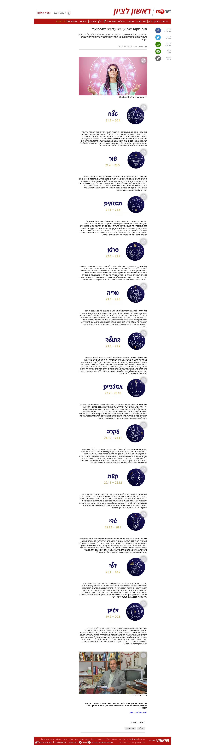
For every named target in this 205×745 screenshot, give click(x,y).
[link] (160, 30)
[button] (55, 157)
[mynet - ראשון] (142, 11)
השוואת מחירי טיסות (105, 742)
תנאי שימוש (73, 742)
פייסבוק (94, 742)
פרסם (85, 742)
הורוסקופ (130, 728)
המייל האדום (43, 13)
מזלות (141, 728)
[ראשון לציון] (159, 740)
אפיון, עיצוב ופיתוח (45, 742)
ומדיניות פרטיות (60, 742)
